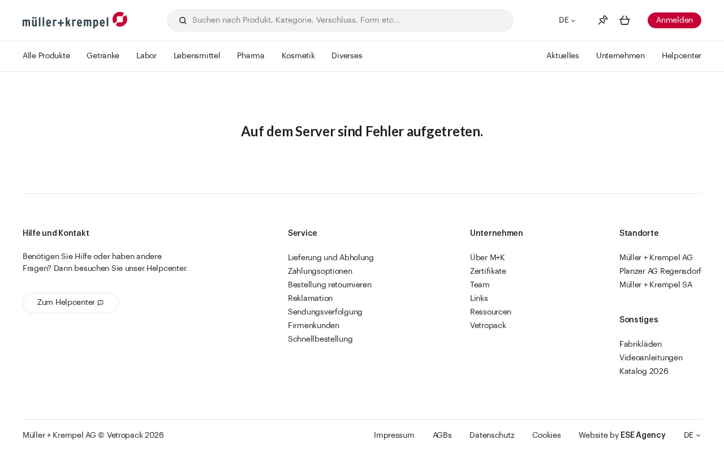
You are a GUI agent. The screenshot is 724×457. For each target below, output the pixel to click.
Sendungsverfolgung (325, 312)
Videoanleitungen (651, 358)
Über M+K (487, 258)
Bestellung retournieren (330, 285)
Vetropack (488, 326)
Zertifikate (488, 271)
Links (479, 299)
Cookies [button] (546, 435)
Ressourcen (490, 312)
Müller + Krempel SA (655, 285)
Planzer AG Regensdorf (660, 271)
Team (480, 285)
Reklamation (310, 299)
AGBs (442, 435)
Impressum (394, 435)
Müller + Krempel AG (656, 258)
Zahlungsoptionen (320, 271)
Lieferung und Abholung (331, 258)
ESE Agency (642, 435)
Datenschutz (491, 435)
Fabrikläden (640, 344)
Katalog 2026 (644, 372)
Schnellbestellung (320, 339)
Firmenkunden (313, 326)
